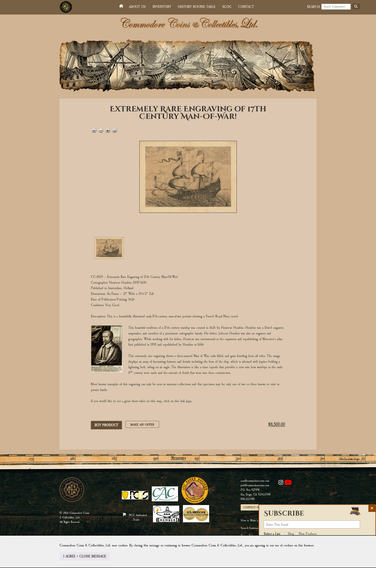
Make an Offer (143, 425)
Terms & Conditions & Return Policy (256, 528)
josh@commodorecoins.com (255, 485)
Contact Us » (252, 507)
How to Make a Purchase (254, 520)
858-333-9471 (248, 499)
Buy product (106, 425)
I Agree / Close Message (84, 556)
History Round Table (197, 7)
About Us (137, 7)
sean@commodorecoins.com (255, 481)
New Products (308, 534)
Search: (313, 7)
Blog (226, 7)
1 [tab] (109, 248)
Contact (246, 7)
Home (122, 6)
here (188, 401)
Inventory (162, 7)
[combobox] (336, 7)
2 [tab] (142, 248)
